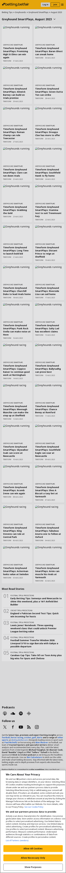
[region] (33, 821)
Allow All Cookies (33, 848)
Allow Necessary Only (33, 857)
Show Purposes (33, 867)
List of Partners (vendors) (17, 840)
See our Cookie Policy (33, 807)
